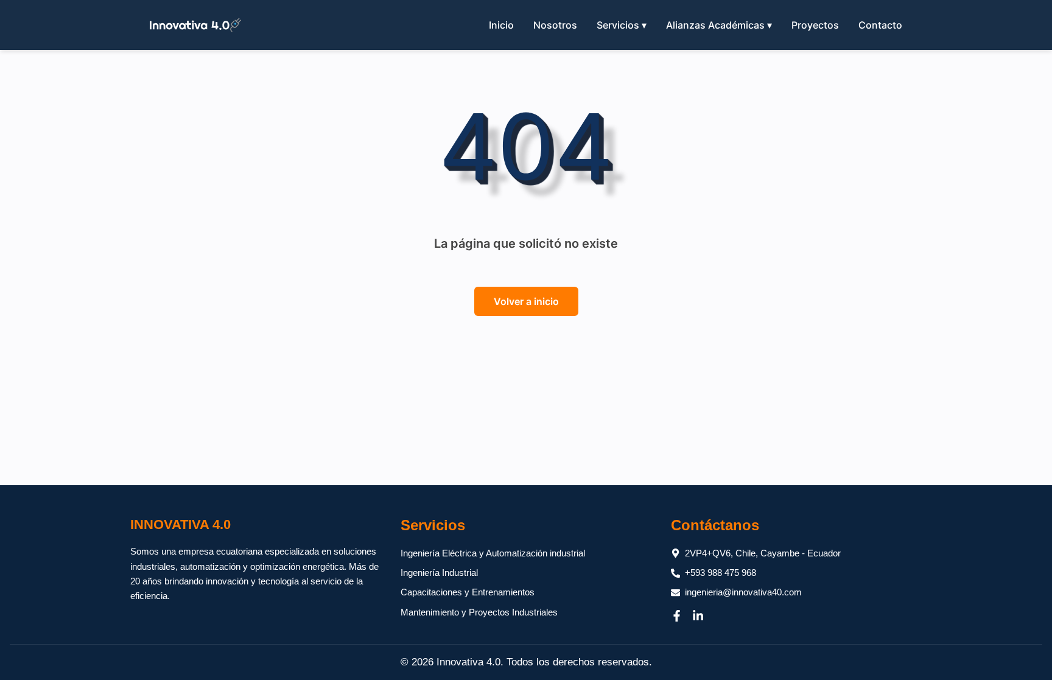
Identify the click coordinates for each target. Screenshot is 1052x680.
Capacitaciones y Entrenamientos (468, 592)
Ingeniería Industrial (439, 572)
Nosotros (555, 25)
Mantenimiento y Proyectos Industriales (479, 612)
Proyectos (815, 25)
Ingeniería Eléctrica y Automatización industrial (493, 553)
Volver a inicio (526, 301)
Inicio (501, 25)
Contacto (880, 25)
